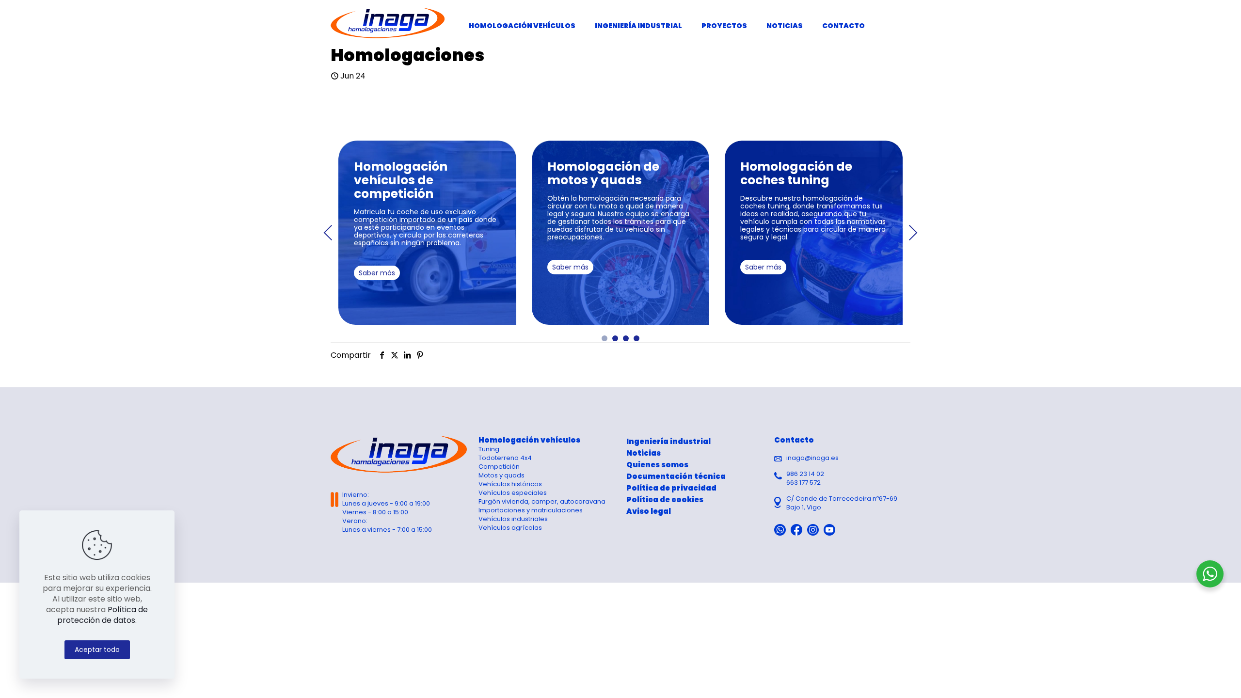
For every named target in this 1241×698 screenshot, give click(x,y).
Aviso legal (648, 511)
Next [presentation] (913, 232)
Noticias (643, 453)
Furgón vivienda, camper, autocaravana (541, 501)
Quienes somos (657, 465)
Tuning (488, 449)
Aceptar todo (97, 649)
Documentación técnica (676, 476)
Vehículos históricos (510, 484)
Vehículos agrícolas (510, 527)
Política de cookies (664, 499)
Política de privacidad (671, 488)
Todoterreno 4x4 (505, 457)
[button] (604, 338)
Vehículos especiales (512, 492)
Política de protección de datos (102, 615)
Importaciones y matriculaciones (530, 510)
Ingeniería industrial (668, 441)
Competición (499, 466)
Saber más (377, 273)
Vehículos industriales (513, 519)
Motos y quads (501, 475)
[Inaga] (388, 23)
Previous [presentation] (328, 232)
